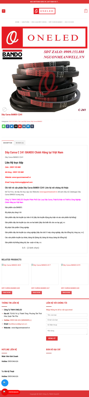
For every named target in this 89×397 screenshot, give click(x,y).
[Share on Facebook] (8, 126)
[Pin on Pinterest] (20, 126)
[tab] (8, 143)
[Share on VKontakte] (24, 126)
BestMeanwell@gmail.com (18, 324)
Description (7, 143)
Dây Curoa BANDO (56, 22)
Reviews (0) (20, 143)
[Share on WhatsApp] (4, 126)
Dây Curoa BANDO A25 (11, 288)
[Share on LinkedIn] (28, 126)
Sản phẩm (25, 22)
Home (17, 22)
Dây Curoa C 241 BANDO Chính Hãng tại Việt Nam (34, 152)
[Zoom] (4, 109)
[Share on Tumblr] (32, 126)
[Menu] (3, 11)
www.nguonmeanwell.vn (48, 192)
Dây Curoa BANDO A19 (70, 288)
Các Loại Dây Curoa (39, 22)
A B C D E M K (69, 22)
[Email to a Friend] (16, 126)
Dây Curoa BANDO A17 (40, 288)
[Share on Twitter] (12, 126)
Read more (7, 292)
